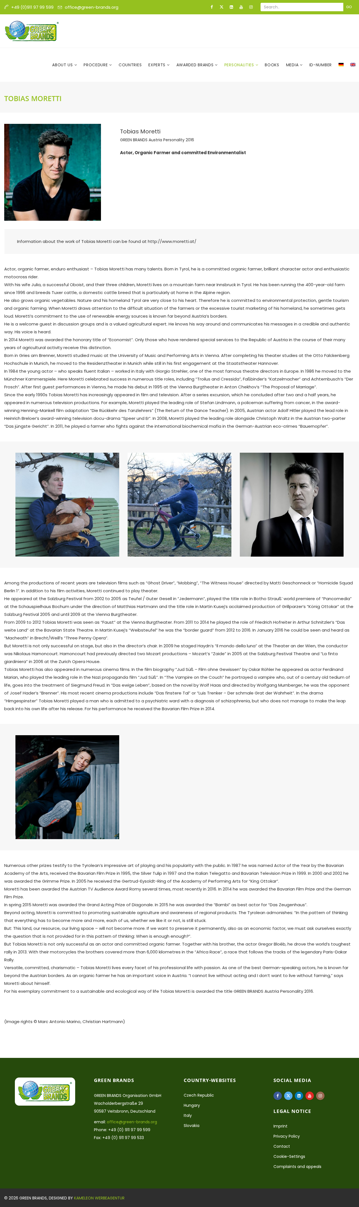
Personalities (240, 65)
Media (293, 65)
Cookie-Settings (289, 1156)
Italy (188, 1115)
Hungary (192, 1105)
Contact (281, 1146)
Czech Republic (199, 1095)
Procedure (96, 65)
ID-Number (320, 65)
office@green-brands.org (91, 7)
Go (349, 7)
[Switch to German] (341, 65)
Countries (130, 65)
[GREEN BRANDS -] (31, 31)
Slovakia (191, 1125)
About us (63, 65)
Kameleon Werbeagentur (99, 1198)
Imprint (280, 1126)
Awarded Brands (195, 65)
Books (272, 65)
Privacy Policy (286, 1136)
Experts (157, 65)
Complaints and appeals (297, 1166)
